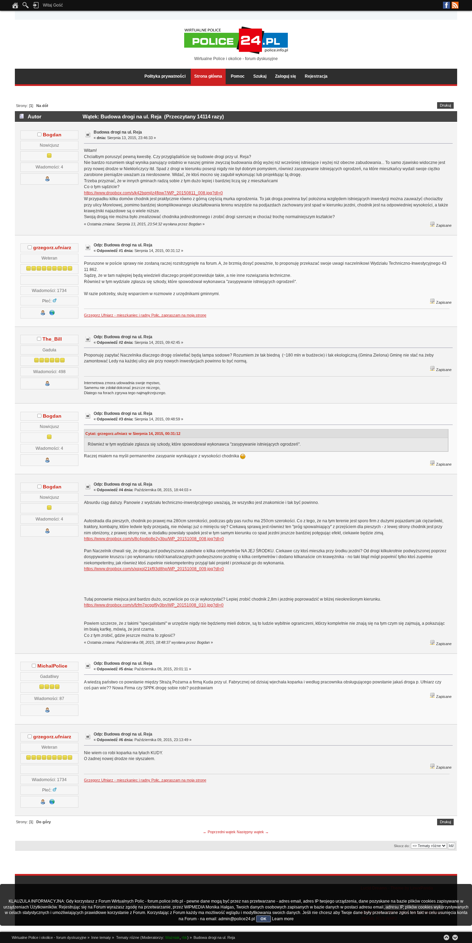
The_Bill (52, 339)
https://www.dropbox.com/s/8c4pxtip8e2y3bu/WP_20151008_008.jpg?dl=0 (154, 538)
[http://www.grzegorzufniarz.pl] (52, 314)
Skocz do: (402, 846)
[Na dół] (455, 937)
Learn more (283, 918)
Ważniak (172, 937)
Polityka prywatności (165, 76)
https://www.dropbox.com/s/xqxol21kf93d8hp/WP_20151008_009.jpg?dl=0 (154, 568)
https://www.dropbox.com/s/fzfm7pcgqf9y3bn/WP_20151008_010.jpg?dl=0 (154, 605)
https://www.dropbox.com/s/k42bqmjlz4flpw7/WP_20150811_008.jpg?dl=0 (153, 193)
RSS (455, 5)
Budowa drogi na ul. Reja (118, 132)
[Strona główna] (15, 7)
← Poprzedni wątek (219, 832)
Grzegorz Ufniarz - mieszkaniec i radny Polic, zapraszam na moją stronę (145, 315)
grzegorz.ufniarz (52, 247)
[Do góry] (446, 937)
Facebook (446, 5)
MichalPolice (52, 666)
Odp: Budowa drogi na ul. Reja (123, 245)
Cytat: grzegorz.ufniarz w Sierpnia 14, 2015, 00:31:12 (132, 433)
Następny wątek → (253, 832)
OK (263, 919)
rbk (184, 937)
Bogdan (52, 134)
